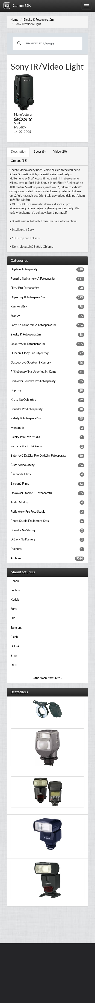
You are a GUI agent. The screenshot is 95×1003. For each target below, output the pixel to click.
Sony (14, 609)
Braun (14, 655)
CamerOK (20, 6)
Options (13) (19, 160)
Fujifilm (15, 590)
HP (13, 618)
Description (18, 151)
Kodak (15, 599)
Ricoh (14, 637)
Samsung (16, 627)
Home (14, 19)
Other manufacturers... (47, 678)
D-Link (15, 646)
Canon (15, 581)
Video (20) (60, 151)
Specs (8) (39, 151)
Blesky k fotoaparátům (39, 19)
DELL (14, 665)
